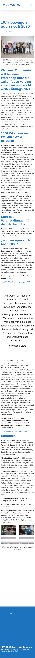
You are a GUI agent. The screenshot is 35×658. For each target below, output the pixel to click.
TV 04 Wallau (10, 5)
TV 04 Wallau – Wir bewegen (17, 647)
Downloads (26, 649)
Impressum (5, 649)
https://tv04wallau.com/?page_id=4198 (15, 431)
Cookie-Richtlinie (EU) (10, 651)
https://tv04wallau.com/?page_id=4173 (15, 282)
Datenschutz (15, 649)
